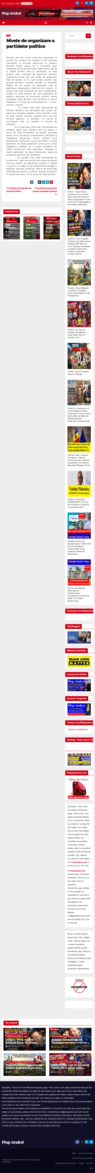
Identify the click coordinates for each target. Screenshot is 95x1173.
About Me (89, 1163)
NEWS (8, 217)
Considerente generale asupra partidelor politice (45, 189)
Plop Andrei (11, 13)
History (31, 1062)
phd (8, 35)
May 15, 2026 (13, 1072)
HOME (74, 1153)
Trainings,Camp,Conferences (56, 221)
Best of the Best (12, 1033)
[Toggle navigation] (46, 22)
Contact (81, 1163)
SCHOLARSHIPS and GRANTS (82, 1158)
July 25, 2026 (13, 1047)
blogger (23, 1033)
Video (91, 1168)
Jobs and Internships (13, 1036)
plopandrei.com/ (79, 862)
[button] (87, 22)
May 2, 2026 (58, 1072)
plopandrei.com (78, 871)
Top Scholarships (11, 221)
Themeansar (6, 1162)
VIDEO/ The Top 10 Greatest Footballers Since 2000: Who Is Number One (70, 1067)
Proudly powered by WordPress (13, 1160)
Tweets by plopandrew (78, 729)
